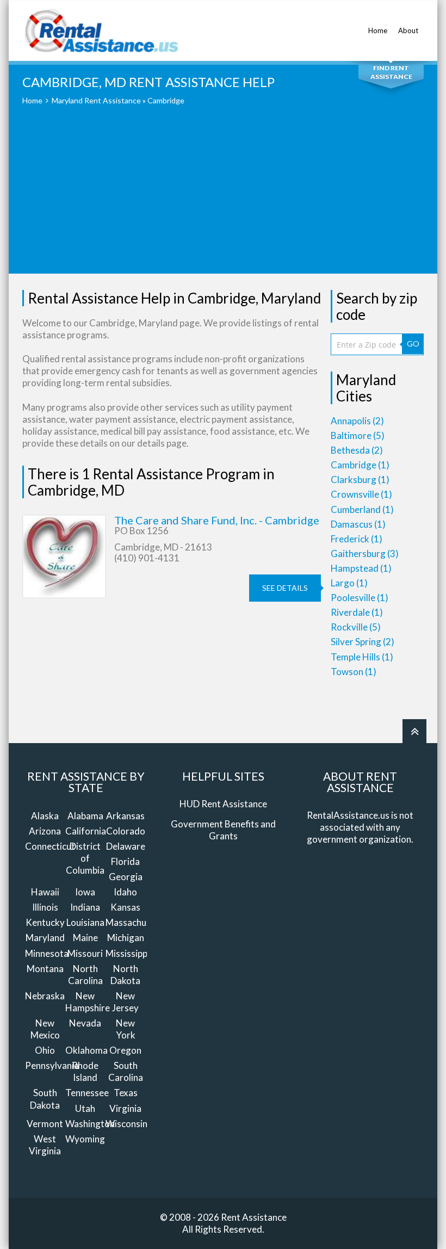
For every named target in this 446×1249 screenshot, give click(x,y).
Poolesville (359, 597)
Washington (90, 1123)
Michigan (125, 937)
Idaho (125, 892)
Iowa (85, 892)
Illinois (45, 907)
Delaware (125, 846)
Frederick (356, 539)
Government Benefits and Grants (223, 830)
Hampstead (361, 568)
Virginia (125, 1108)
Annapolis (357, 420)
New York (125, 1029)
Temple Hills (362, 657)
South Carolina (125, 1071)
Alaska (45, 815)
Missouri (85, 953)
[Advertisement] (223, 197)
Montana (45, 968)
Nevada (85, 1023)
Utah (85, 1108)
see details (285, 587)
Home (377, 30)
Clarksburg (360, 479)
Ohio (45, 1050)
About (408, 30)
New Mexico (45, 1029)
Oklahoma (86, 1050)
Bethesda (357, 450)
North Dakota (125, 974)
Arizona (45, 831)
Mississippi (128, 953)
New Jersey (125, 1001)
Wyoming (85, 1139)
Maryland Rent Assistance (96, 100)
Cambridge (360, 465)
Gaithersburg (365, 553)
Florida (125, 861)
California (85, 831)
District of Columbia (85, 858)
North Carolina (85, 974)
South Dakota (45, 1098)
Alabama (85, 815)
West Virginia (45, 1145)
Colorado (125, 831)
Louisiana (85, 922)
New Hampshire (87, 1001)
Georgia (126, 876)
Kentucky (45, 922)
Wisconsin (126, 1123)
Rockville (356, 627)
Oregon (125, 1050)
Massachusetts (137, 922)
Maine (85, 937)
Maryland (45, 937)
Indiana (85, 907)
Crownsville (361, 494)
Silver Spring (362, 641)
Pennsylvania (52, 1065)
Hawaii (45, 892)
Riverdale (357, 612)
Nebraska (45, 995)
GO (413, 343)
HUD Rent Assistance (223, 803)
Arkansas (125, 815)
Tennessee (87, 1092)
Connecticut (50, 846)
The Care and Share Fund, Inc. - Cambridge (216, 520)
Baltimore (358, 435)
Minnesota (47, 953)
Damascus (358, 524)
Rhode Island (85, 1071)
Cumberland (362, 509)
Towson (353, 671)
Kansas (125, 907)
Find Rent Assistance (391, 72)
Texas (126, 1092)
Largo (349, 583)
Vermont (45, 1123)
